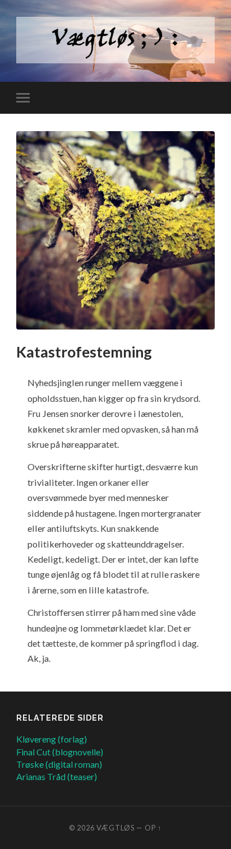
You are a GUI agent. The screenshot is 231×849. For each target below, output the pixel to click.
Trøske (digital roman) (59, 764)
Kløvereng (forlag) (51, 739)
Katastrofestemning (84, 352)
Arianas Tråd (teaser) (56, 776)
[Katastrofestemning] (115, 230)
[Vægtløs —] (115, 40)
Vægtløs (115, 827)
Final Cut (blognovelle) (59, 751)
